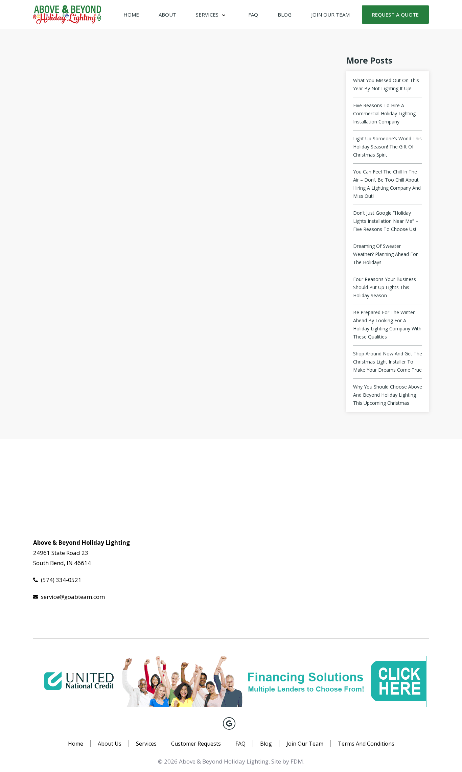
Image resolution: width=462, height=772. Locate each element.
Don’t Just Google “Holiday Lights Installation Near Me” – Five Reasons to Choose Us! (385, 221)
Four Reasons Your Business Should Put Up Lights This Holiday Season (384, 287)
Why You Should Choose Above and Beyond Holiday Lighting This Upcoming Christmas (387, 394)
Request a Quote (395, 14)
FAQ (253, 14)
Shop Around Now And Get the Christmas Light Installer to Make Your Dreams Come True (387, 361)
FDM (297, 761)
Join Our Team (330, 14)
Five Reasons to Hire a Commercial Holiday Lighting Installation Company (384, 113)
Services (207, 14)
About (167, 14)
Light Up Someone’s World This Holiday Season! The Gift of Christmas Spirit (387, 146)
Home (131, 14)
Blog (285, 14)
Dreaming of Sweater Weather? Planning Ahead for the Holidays (385, 254)
